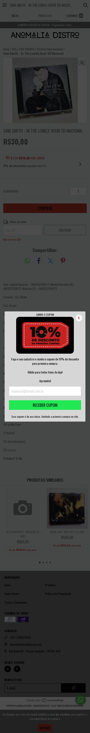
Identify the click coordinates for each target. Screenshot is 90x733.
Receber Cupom (45, 405)
